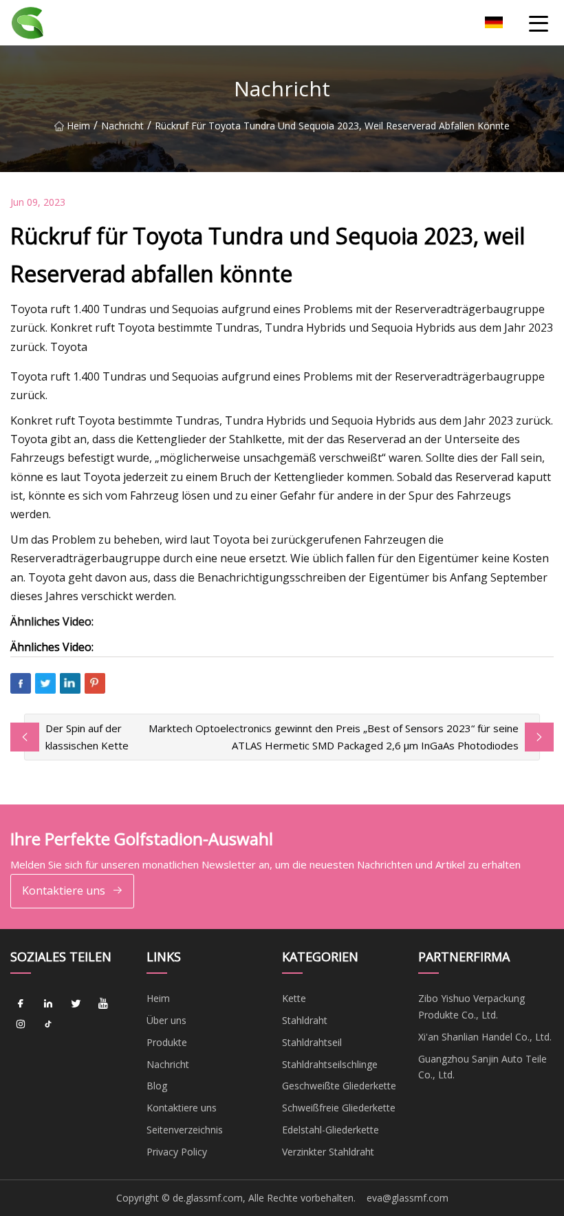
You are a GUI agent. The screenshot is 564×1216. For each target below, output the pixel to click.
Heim (78, 125)
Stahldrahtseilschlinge (330, 1064)
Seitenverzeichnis (185, 1129)
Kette (294, 998)
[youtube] (103, 1003)
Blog (157, 1085)
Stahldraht (304, 1020)
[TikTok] (48, 1024)
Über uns (166, 1020)
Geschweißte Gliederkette (339, 1085)
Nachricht (122, 125)
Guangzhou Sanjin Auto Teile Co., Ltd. (482, 1067)
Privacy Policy (177, 1151)
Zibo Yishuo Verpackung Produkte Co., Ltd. (471, 1006)
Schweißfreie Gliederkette (338, 1107)
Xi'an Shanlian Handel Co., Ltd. (485, 1036)
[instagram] (20, 1024)
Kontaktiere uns (63, 890)
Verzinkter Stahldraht (328, 1151)
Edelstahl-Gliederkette (330, 1129)
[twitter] (75, 1003)
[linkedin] (48, 1003)
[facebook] (20, 1003)
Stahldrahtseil (312, 1042)
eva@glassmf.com (407, 1197)
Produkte (167, 1042)
